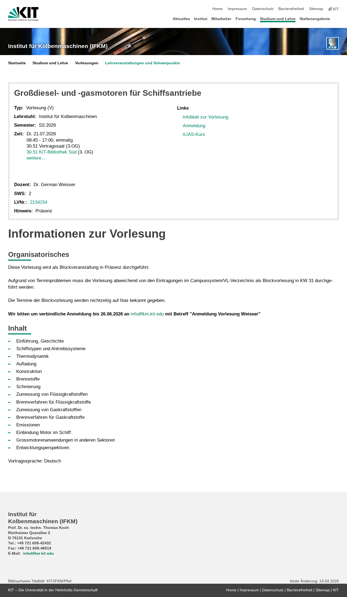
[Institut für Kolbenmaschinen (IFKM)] (332, 43)
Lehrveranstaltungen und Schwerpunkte (142, 63)
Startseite (17, 63)
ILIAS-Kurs (194, 134)
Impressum (237, 9)
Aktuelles (181, 19)
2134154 (38, 202)
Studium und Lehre (277, 19)
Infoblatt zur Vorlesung (205, 117)
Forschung (246, 19)
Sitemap (316, 9)
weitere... (36, 158)
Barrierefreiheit (291, 9)
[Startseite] (337, 18)
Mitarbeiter (221, 19)
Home (217, 9)
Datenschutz (263, 9)
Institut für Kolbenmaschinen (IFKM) (58, 46)
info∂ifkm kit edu (38, 553)
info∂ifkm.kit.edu (147, 314)
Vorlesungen (86, 63)
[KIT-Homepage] (23, 14)
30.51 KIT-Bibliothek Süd (51, 152)
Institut (200, 19)
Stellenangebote (315, 19)
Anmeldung (194, 125)
